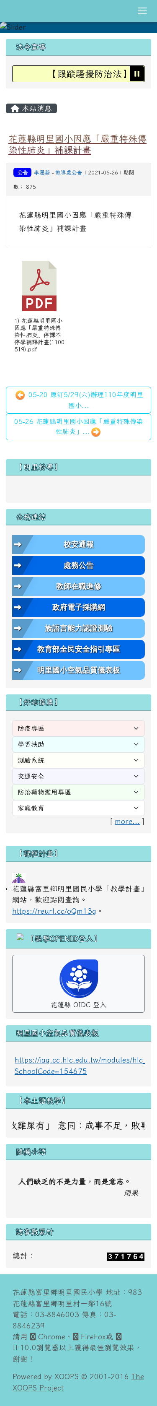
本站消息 (35, 108)
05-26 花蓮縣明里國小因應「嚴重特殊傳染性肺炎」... (78, 426)
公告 (22, 172)
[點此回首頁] (78, 27)
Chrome (50, 1336)
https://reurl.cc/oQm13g (54, 911)
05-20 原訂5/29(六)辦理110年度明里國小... (84, 400)
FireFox (92, 1336)
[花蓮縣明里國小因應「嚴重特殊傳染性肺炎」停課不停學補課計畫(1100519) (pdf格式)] (39, 286)
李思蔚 (42, 172)
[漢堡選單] (142, 11)
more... (127, 821)
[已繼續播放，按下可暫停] (136, 73)
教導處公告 (68, 172)
